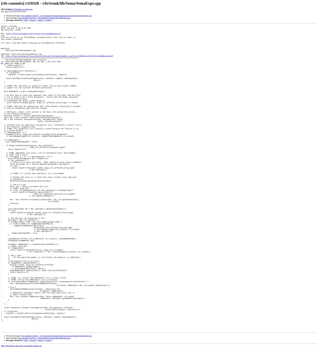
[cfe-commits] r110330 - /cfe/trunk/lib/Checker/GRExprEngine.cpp (44, 18)
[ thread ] (32, 20)
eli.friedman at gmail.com (23, 9)
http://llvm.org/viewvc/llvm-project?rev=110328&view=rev (33, 34)
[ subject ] (40, 20)
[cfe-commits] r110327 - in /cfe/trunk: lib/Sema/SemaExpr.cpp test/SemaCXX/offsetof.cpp (56, 16)
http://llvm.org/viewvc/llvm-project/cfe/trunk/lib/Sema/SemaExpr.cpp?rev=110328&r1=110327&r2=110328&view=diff (59, 56)
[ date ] (26, 20)
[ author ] (48, 20)
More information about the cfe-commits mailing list (21, 346)
